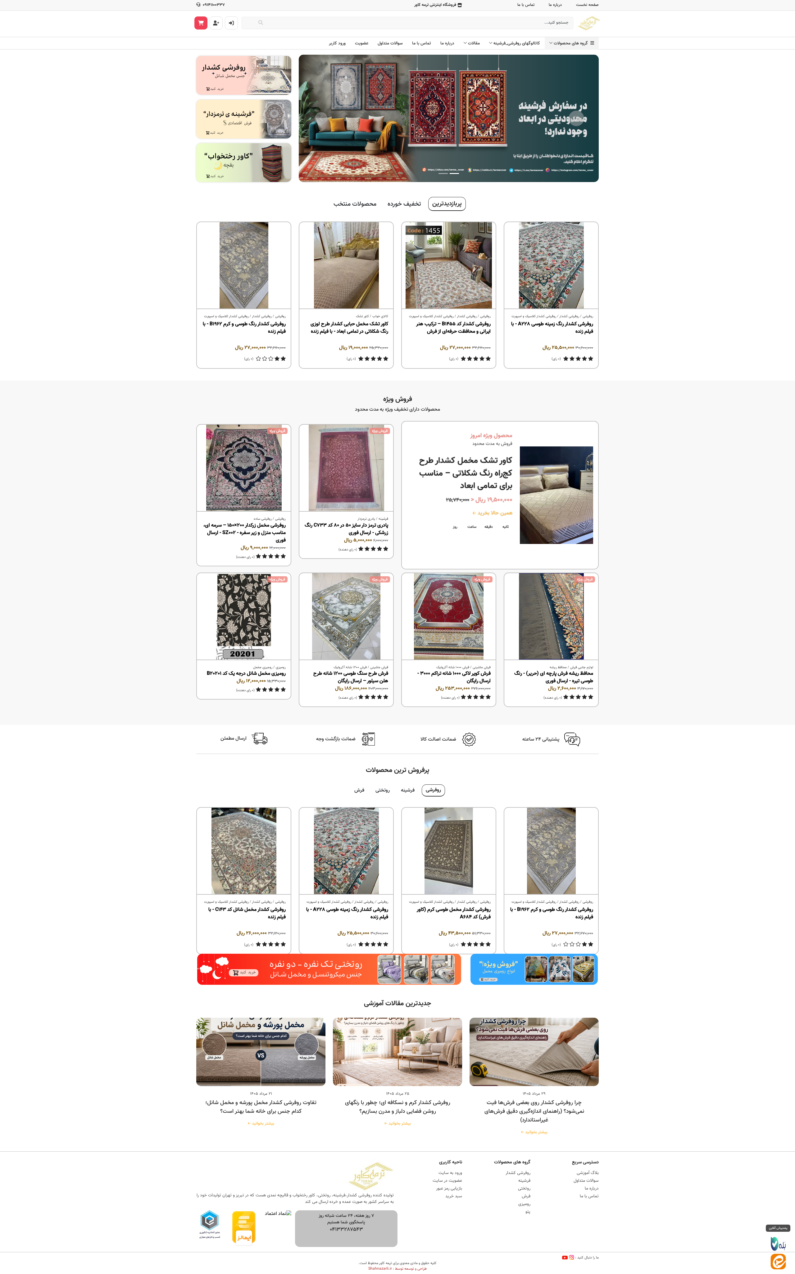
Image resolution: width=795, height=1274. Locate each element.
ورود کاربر (337, 43)
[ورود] (231, 23)
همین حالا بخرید (494, 513)
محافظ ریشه (558, 667)
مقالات (474, 43)
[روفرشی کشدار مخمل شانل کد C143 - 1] (244, 851)
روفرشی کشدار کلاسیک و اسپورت (533, 316)
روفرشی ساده (263, 519)
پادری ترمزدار (366, 519)
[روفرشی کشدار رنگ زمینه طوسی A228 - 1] (551, 265)
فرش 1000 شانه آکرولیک (452, 667)
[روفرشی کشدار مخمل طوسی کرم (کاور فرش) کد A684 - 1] (449, 851)
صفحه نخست (587, 5)
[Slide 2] (443, 173)
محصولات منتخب (355, 204)
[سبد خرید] (200, 23)
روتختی (382, 790)
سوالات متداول (390, 43)
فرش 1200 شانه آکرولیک (350, 667)
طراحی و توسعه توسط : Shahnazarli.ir (397, 1269)
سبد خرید (453, 1196)
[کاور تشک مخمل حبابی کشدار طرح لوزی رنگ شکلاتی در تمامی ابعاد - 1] (346, 265)
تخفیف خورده (404, 204)
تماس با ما (525, 5)
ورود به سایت (450, 1173)
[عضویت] (216, 23)
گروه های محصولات (572, 43)
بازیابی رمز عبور (449, 1188)
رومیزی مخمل (262, 667)
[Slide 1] (454, 173)
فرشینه (383, 519)
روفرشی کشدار (569, 316)
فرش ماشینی (482, 667)
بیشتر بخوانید (535, 1132)
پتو (527, 1211)
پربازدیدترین (447, 204)
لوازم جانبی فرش (581, 667)
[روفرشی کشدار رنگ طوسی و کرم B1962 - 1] (244, 265)
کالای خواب (380, 316)
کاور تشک (362, 316)
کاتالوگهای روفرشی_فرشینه (516, 43)
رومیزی (281, 667)
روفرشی (588, 316)
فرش (359, 790)
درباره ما (555, 5)
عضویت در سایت (447, 1180)
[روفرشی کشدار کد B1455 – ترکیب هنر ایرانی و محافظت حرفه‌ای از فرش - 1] (449, 265)
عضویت (361, 43)
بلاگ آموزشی (588, 1173)
